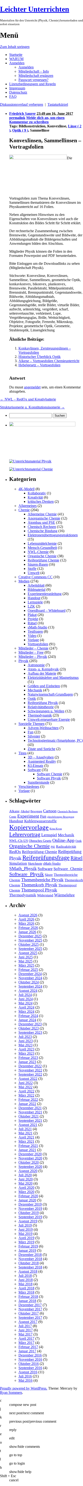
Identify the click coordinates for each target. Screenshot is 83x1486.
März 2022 (26, 1095)
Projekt (33, 619)
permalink (17, 118)
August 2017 (27, 1322)
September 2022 (30, 1074)
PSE (53, 847)
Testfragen (35, 631)
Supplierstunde (38, 782)
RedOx (15, 851)
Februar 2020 (28, 1196)
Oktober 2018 (28, 1263)
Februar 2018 (28, 1297)
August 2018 (27, 1271)
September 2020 (30, 1167)
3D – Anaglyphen (41, 757)
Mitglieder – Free (31, 652)
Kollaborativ (37, 493)
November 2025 (30, 940)
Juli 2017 (25, 1326)
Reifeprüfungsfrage (46, 857)
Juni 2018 (25, 1280)
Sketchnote (35, 863)
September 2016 (30, 1368)
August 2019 (27, 1221)
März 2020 (26, 1192)
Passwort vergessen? (33, 80)
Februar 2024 (28, 1016)
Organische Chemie (42, 556)
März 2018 (26, 1292)
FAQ (13, 97)
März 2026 (26, 923)
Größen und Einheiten (44, 686)
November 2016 (30, 1359)
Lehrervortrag (24, 834)
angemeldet (32, 387)
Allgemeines (27, 506)
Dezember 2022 (30, 1066)
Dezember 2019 (30, 1204)
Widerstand (45, 895)
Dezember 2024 (30, 974)
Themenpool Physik (39, 890)
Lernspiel (49, 835)
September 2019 (30, 1217)
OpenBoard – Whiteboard (46, 610)
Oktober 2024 (28, 982)
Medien (24, 581)
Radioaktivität (66, 846)
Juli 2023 (25, 1037)
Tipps (22, 753)
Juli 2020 (25, 1175)
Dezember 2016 (30, 1355)
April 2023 (26, 1049)
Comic (12, 816)
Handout (34, 598)
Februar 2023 (28, 1058)
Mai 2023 (25, 1045)
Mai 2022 (25, 1087)
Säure (49, 875)
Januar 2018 (27, 1301)
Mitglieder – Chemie (33, 648)
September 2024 (30, 986)
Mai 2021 (25, 1133)
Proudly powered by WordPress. (23, 1388)
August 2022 (27, 1079)
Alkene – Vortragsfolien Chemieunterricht (48, 361)
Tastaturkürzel (57, 104)
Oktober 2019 (28, 1213)
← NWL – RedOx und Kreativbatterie (28, 399)
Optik (32, 698)
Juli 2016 (25, 1376)
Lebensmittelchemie (42, 543)
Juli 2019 (25, 1225)
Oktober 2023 (28, 1028)
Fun (30, 732)
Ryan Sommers (11, 1392)
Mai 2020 (25, 1183)
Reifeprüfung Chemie (43, 560)
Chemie (24, 510)
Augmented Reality (42, 761)
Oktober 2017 (28, 1313)
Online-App (63, 840)
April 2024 (26, 1007)
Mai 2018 (25, 1284)
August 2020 (27, 1171)
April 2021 (26, 1137)
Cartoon (49, 811)
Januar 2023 (27, 1062)
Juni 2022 (25, 1083)
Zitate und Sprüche (41, 749)
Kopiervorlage (29, 827)
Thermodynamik (40, 715)
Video (32, 636)
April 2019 (26, 1238)
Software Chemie (49, 774)
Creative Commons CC (35, 577)
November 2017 (30, 1309)
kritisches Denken (41, 501)
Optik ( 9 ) (20, 130)
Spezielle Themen (31, 724)
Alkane (14, 811)
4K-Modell (26, 489)
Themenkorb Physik (39, 884)
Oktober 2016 (28, 1364)
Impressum (17, 88)
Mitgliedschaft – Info (33, 71)
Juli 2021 (25, 1129)
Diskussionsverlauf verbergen (21, 104)
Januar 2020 (27, 1200)
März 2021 (26, 1141)
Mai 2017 (25, 1334)
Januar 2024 (27, 1020)
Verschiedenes (28, 787)
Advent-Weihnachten (43, 728)
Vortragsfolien (38, 644)
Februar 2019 (28, 1246)
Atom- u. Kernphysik (43, 669)
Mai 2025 (25, 961)
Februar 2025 (28, 970)
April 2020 (26, 1188)
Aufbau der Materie (42, 673)
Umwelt (33, 573)
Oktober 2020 (28, 1162)
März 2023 (26, 1053)
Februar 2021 (28, 1146)
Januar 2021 (27, 1150)
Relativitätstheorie (41, 707)
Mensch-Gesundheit (42, 548)
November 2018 (30, 1259)
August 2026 (27, 915)
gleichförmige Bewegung (60, 817)
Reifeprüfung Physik (43, 703)
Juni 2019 (25, 1229)
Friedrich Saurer (22, 114)
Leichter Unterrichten (34, 9)
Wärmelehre (64, 895)
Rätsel (32, 623)
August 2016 (27, 1372)
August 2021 (27, 1125)
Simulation (18, 863)
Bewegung (36, 811)
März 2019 (26, 1242)
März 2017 (26, 1343)
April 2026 (26, 919)
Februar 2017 (28, 1347)
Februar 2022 (28, 1100)
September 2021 (30, 1120)
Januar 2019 (27, 1250)
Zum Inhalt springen (15, 47)
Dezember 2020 (30, 1154)
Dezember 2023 (30, 1024)
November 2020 (30, 1158)
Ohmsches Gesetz (40, 841)
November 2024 (30, 978)
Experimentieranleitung (45, 594)
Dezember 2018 (30, 1255)
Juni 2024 (25, 999)
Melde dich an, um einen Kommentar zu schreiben (37, 120)
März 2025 (26, 965)
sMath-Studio (37, 627)
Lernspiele (35, 602)
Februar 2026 (28, 928)
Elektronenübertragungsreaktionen (53, 535)
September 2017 (30, 1317)
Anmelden (16, 63)
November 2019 (30, 1209)
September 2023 (30, 1032)
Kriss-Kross (56, 828)
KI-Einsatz (35, 766)
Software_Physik (26, 874)
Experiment (28, 816)
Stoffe (32, 569)
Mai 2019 (25, 1234)
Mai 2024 (25, 1003)
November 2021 (30, 1112)
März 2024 (26, 1011)
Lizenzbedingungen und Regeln (32, 84)
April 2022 (26, 1091)
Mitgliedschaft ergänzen (35, 76)
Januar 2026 (27, 932)
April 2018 (26, 1288)
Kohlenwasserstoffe (40, 821)
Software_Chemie (68, 869)
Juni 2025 (25, 957)
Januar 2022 (27, 1104)
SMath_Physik (23, 868)
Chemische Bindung (42, 531)
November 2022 (30, 1070)
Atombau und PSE (41, 522)
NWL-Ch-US (18, 841)
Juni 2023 (25, 1041)
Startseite (15, 55)
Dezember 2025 (30, 936)
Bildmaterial (36, 590)
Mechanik (35, 690)
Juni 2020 (25, 1179)
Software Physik (49, 778)
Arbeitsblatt (36, 585)
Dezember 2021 (30, 1108)
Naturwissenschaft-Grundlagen (50, 694)
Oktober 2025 (28, 944)
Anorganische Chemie (44, 518)
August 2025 (27, 953)
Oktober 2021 (28, 1116)
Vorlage (33, 640)
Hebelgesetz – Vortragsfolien (39, 365)
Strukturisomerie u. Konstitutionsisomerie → (32, 407)
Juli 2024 (25, 995)
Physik (23, 661)
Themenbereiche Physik (42, 879)
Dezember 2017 (30, 1305)
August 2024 (27, 991)
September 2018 (30, 1267)
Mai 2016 (25, 1380)
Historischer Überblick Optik (39, 357)
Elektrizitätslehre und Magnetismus (53, 678)
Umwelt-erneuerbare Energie (49, 719)
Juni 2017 (25, 1330)
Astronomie (36, 665)
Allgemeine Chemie (42, 514)
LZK (31, 606)
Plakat (32, 615)
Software (34, 770)
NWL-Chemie (38, 552)
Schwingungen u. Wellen (46, 711)
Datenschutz (18, 92)
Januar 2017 (27, 1351)
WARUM (16, 59)
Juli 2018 (25, 1276)
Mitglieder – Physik (32, 657)
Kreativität (35, 497)
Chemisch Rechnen (42, 527)
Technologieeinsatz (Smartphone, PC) (55, 740)
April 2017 (26, 1338)
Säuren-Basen (38, 564)
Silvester (34, 736)
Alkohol (25, 811)
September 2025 (30, 949)
